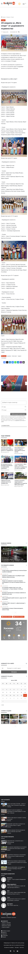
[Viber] (21, 362)
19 (10, 695)
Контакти (22, 947)
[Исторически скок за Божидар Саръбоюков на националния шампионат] (7, 459)
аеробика (9, 356)
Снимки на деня (6, 930)
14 (17, 692)
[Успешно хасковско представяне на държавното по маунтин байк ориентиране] (21, 475)
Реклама (17, 947)
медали (19, 356)
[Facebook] (4, 362)
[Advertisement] (14, 503)
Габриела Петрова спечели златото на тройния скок (6, 482)
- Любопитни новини (6, 925)
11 (6, 692)
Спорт (12, 17)
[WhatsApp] (15, 362)
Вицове (4, 936)
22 (21, 695)
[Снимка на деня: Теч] (5, 716)
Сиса (8, 897)
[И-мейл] (23, 362)
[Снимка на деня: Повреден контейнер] (23, 716)
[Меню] (2, 4)
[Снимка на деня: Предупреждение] (14, 721)
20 (14, 695)
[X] (7, 362)
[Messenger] (13, 362)
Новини (8, 17)
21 (17, 695)
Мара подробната (11, 884)
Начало (4, 17)
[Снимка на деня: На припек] (14, 716)
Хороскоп (4, 933)
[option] (14, 383)
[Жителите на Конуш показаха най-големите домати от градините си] (7, 442)
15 (21, 692)
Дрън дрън (10, 903)
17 (2, 695)
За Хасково (5, 935)
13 (14, 692)
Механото (9, 877)
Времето (4, 932)
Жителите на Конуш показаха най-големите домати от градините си (7, 449)
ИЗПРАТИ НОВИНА (19, 616)
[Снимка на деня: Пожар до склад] (23, 721)
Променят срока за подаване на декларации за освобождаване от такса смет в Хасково (16, 811)
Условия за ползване (9, 947)
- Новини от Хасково (6, 922)
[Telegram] (18, 362)
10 (2, 692)
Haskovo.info (5, 32)
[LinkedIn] (10, 362)
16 (25, 692)
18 (6, 695)
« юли (2, 704)
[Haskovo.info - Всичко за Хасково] (9, 3)
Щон (8, 890)
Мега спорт (14, 356)
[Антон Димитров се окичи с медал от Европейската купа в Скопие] (21, 442)
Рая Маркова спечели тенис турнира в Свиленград (14, 384)
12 (10, 692)
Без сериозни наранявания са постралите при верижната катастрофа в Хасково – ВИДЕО (17, 848)
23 (25, 695)
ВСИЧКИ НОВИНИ (7, 616)
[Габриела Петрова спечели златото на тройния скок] (7, 475)
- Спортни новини (5, 927)
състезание (4, 358)
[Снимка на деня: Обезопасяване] (5, 721)
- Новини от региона (6, 924)
